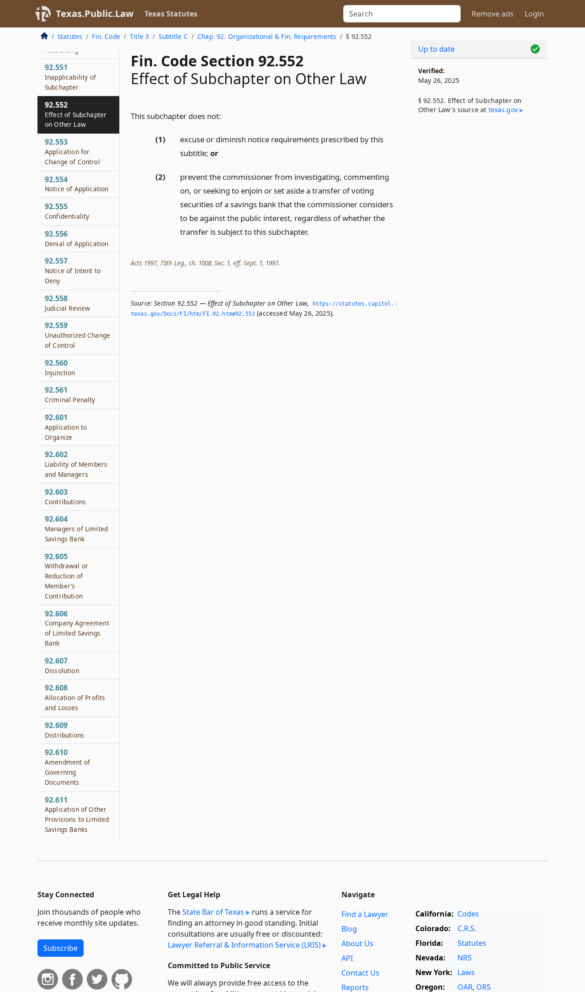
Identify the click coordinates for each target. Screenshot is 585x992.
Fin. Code (106, 36)
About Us (357, 943)
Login (534, 14)
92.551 (70, 77)
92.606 (77, 628)
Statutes (70, 36)
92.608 (75, 697)
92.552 (75, 114)
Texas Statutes (170, 14)
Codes (468, 914)
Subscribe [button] (60, 948)
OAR (465, 987)
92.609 (64, 729)
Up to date (436, 49)
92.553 (72, 151)
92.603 (65, 496)
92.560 (60, 367)
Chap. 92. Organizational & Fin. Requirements (266, 36)
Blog (349, 929)
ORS (483, 987)
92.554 (76, 184)
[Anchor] (226, 115)
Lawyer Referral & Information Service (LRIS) (244, 945)
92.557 (73, 271)
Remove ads (493, 14)
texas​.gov (503, 109)
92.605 (66, 575)
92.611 (77, 814)
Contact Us (360, 973)
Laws (466, 972)
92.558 (67, 303)
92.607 (62, 665)
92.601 (66, 427)
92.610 (67, 767)
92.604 (76, 529)
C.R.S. (466, 928)
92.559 (77, 335)
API (347, 958)
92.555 (67, 211)
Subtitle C (173, 36)
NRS (464, 958)
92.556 (76, 238)
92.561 (70, 394)
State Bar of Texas (213, 912)
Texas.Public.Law (94, 13)
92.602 (76, 464)
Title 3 (139, 36)
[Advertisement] (479, 272)
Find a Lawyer (364, 914)
